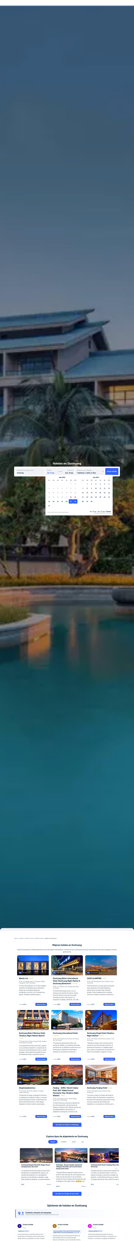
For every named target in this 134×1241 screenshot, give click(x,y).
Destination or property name (25, 470)
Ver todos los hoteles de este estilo (67, 1194)
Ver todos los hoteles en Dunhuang (67, 1125)
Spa (82, 1141)
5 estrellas (63, 1141)
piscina (74, 1141)
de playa (53, 1141)
